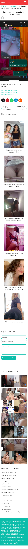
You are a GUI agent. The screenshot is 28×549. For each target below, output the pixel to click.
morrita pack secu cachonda (16, 523)
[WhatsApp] (12, 100)
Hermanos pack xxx (15, 542)
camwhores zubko (6, 486)
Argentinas (13, 6)
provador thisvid (5, 503)
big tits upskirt (5, 484)
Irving (6, 18)
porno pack (17, 520)
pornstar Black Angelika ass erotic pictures (12, 512)
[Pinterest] (7, 100)
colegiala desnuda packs (7, 492)
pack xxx (9, 527)
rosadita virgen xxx (17, 527)
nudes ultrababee (6, 509)
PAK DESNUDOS (13, 525)
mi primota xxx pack (6, 495)
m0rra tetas (7, 542)
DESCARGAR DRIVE (7, 95)
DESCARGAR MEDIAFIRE (9, 90)
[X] (3, 100)
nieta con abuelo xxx (6, 500)
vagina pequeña (13, 536)
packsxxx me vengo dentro (8, 475)
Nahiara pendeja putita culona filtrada (21, 108)
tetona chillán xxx (14, 543)
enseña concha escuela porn (8, 472)
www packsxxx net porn (7, 520)
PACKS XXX (5, 2)
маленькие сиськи (6, 498)
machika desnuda (14, 524)
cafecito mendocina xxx (7, 478)
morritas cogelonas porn (10, 531)
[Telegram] (16, 100)
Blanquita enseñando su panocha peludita (7, 108)
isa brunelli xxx (14, 539)
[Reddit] (20, 100)
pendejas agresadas (11, 537)
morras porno (4, 481)
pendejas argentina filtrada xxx (9, 489)
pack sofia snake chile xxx (15, 521)
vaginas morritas (12, 540)
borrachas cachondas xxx (12, 534)
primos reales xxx (6, 506)
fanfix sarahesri (10, 530)
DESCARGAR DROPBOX (9, 93)
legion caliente (12, 528)
